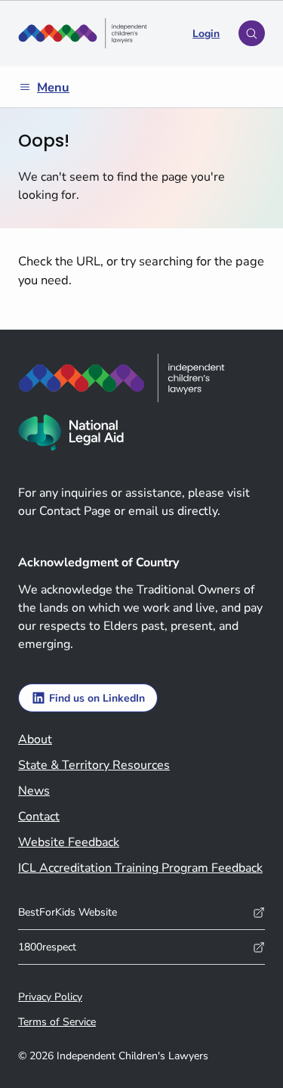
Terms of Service (57, 1022)
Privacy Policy (50, 997)
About (35, 739)
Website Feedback (68, 842)
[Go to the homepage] (82, 33)
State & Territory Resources (94, 765)
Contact (39, 816)
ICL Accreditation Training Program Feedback (140, 868)
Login (206, 33)
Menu (53, 87)
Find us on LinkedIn (97, 698)
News (34, 791)
